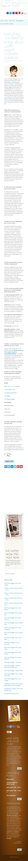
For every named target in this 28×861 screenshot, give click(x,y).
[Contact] (25, 13)
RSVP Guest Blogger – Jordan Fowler (13, 670)
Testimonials (19, 20)
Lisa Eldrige (7, 396)
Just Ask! (21, 449)
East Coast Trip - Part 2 (14, 787)
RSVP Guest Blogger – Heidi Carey (12, 662)
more (19, 768)
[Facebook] (7, 13)
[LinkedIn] (13, 13)
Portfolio (12, 20)
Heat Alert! (10, 779)
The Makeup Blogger (9, 399)
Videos (6, 20)
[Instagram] (19, 13)
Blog (1, 20)
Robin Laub (7, 386)
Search (11, 23)
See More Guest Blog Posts (11, 693)
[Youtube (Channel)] (22, 13)
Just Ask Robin (4, 23)
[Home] (5, 3)
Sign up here (17, 564)
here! (17, 441)
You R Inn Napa (11, 795)
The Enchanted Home (9, 389)
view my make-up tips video (11, 98)
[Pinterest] (16, 13)
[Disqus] (14, 488)
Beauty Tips (9, 461)
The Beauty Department (10, 392)
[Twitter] (10, 13)
